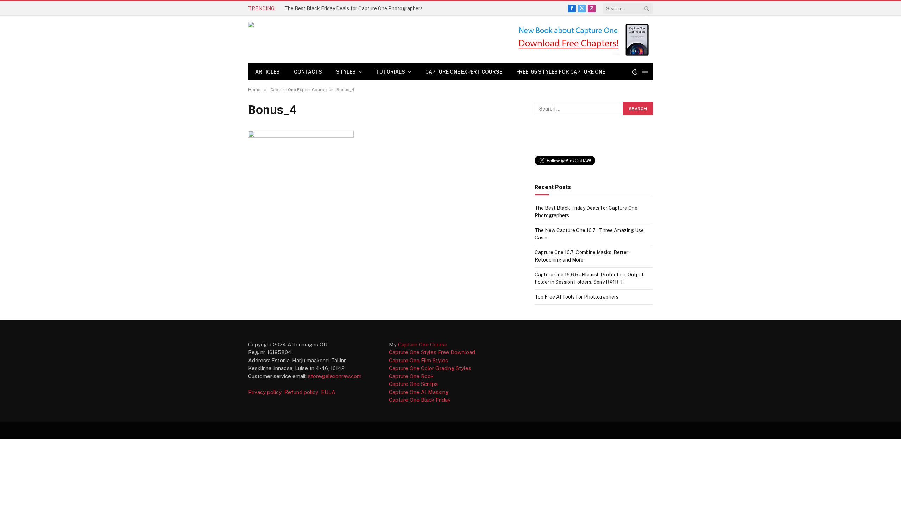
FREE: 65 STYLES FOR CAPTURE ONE (560, 72)
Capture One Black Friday (419, 400)
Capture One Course (422, 345)
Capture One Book (411, 376)
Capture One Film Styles (418, 360)
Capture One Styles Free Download (432, 352)
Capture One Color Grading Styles (430, 368)
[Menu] (645, 72)
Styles (346, 72)
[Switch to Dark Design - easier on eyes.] (635, 72)
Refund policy (302, 392)
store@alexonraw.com (334, 376)
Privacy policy (265, 392)
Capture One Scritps (413, 384)
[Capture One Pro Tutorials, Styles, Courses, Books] (342, 39)
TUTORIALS (390, 72)
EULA (328, 392)
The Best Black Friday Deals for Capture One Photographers (353, 8)
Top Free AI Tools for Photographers (576, 297)
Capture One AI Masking (418, 392)
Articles (267, 72)
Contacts (308, 72)
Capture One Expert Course (463, 72)
